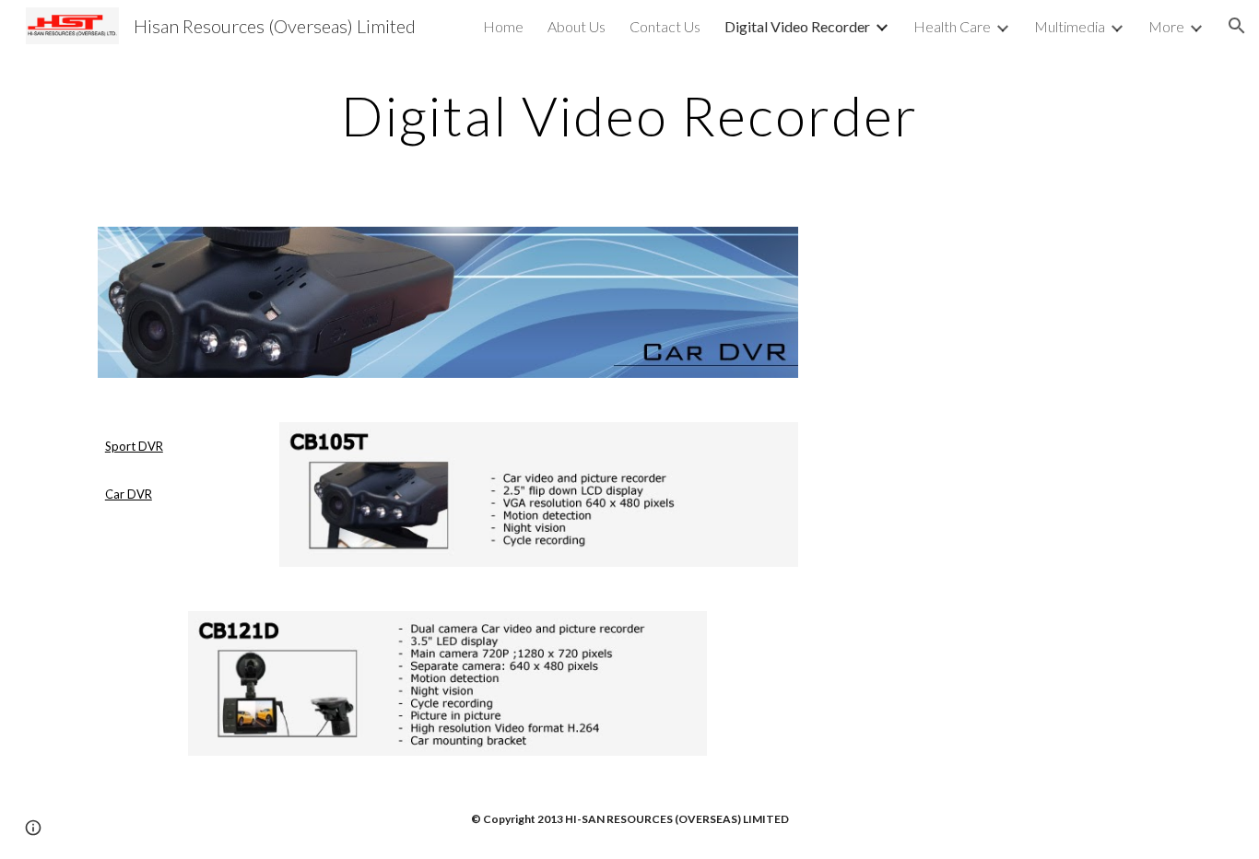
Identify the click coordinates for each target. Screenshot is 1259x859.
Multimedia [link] (1069, 26)
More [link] (1166, 26)
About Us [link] (576, 26)
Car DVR (128, 494)
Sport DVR (134, 446)
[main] (629, 115)
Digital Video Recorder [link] (797, 26)
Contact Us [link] (665, 26)
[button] (1237, 26)
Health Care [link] (952, 26)
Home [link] (503, 26)
